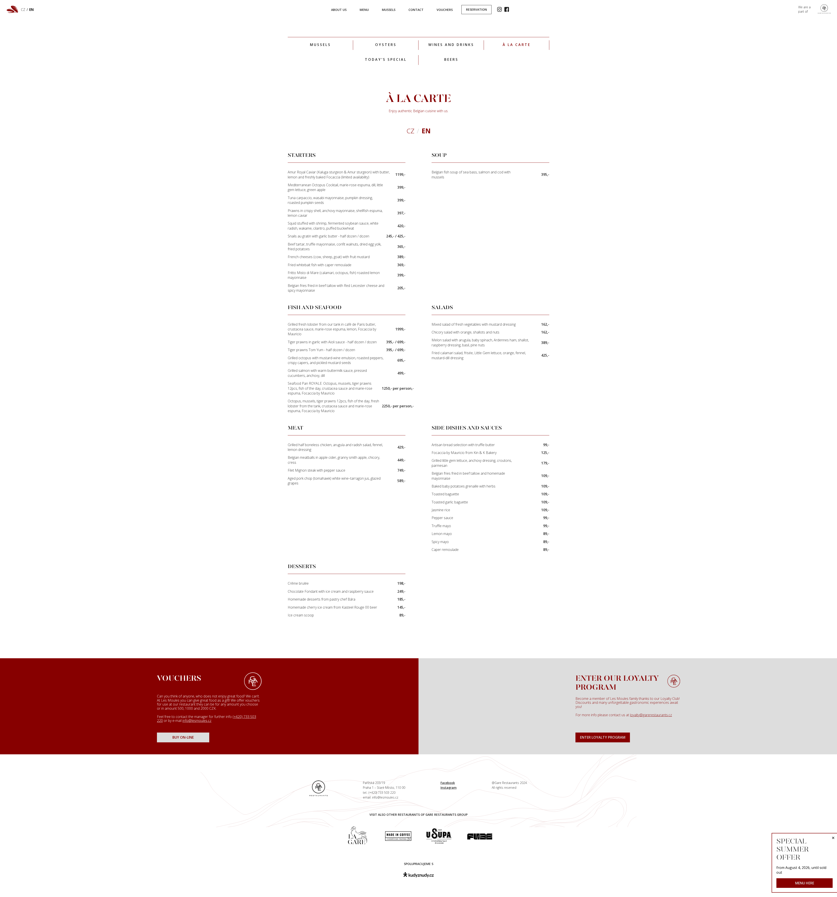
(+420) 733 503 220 (382, 792)
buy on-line (183, 737)
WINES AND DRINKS (451, 44)
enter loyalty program (602, 737)
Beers (451, 59)
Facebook (448, 783)
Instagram (449, 787)
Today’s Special (386, 59)
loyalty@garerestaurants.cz (651, 715)
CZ (23, 9)
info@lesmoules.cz (196, 720)
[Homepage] (319, 787)
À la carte (517, 44)
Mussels (320, 44)
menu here (804, 883)
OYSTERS (385, 44)
